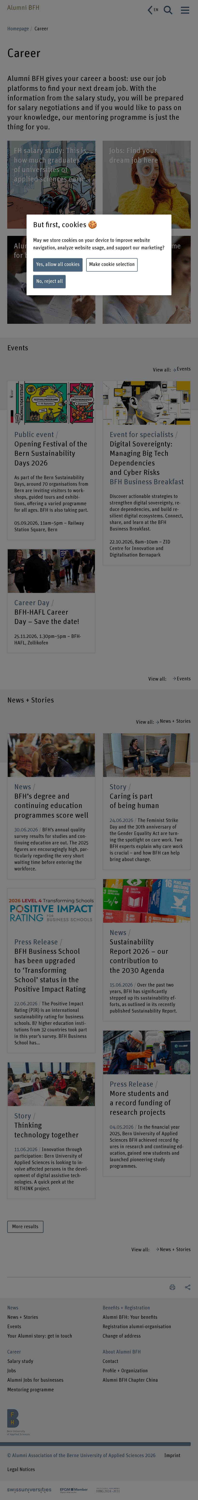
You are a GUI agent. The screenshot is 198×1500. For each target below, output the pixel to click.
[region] (99, 254)
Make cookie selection (112, 264)
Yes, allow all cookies (58, 264)
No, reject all (49, 281)
